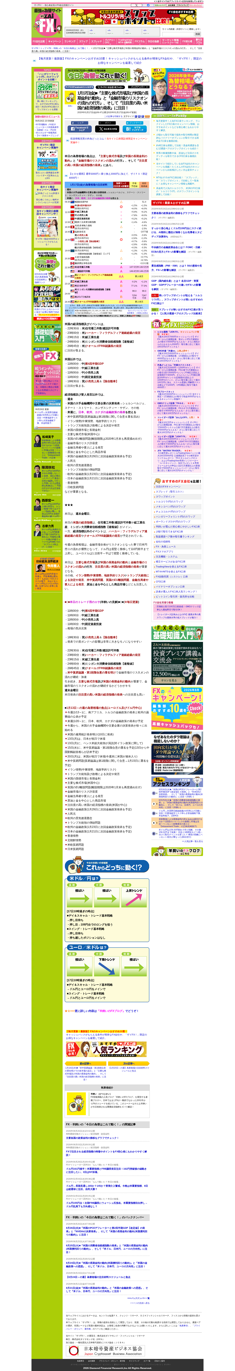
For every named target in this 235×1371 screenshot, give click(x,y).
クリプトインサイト (154, 1364)
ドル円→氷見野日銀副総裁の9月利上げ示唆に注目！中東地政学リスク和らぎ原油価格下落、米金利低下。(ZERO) (180, 813)
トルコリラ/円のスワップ (169, 501)
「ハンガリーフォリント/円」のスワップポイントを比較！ (47, 77)
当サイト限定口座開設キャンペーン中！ (47, 212)
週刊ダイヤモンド (120, 1364)
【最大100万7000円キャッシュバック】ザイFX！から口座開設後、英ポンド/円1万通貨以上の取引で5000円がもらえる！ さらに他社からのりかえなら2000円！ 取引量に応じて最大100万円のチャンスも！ (178, 339)
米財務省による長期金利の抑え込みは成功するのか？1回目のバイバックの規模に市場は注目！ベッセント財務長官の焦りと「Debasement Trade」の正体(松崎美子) (180, 823)
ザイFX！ (167, 1364)
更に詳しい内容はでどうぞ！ (102, 1010)
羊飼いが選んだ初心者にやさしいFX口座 (178, 526)
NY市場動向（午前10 (46, 124)
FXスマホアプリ (164, 551)
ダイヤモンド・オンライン (101, 1364)
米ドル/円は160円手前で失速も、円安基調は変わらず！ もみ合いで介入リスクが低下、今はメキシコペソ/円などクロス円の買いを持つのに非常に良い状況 (46, 581)
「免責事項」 (183, 1325)
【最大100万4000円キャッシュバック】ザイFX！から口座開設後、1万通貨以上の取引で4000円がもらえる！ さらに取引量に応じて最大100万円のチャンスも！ (178, 356)
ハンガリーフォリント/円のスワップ (175, 516)
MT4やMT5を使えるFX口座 (171, 571)
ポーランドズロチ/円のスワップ (173, 521)
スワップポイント (165, 496)
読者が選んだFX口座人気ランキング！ (176, 591)
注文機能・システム (167, 556)
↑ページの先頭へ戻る (140, 1303)
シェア (80, 123)
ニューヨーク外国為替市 (47, 127)
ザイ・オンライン (137, 1364)
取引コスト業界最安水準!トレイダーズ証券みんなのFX (47, 175)
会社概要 (91, 1361)
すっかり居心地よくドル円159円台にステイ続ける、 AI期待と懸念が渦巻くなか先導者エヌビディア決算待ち (47, 387)
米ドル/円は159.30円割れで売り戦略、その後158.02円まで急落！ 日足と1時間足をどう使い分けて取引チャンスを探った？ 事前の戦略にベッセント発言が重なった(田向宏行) (181, 833)
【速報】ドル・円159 (46, 130)
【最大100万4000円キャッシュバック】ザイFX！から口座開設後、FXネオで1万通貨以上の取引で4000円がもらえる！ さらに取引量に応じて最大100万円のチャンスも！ (178, 408)
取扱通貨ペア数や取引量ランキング (175, 536)
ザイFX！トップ (38, 48)
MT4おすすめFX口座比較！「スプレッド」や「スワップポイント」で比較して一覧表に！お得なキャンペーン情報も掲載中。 (177, 180)
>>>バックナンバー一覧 (138, 1298)
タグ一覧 (146, 1361)
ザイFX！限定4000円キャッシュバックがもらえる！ (47, 242)
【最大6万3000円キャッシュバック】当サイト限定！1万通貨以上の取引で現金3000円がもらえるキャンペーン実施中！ (179, 395)
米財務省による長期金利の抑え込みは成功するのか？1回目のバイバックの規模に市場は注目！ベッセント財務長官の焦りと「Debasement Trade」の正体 (51, 449)
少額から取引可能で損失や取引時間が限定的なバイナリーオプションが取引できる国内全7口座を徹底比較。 (177, 137)
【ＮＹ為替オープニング (47, 135)
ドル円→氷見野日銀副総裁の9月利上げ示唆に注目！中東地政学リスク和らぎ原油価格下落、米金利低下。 (48, 417)
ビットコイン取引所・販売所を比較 (175, 596)
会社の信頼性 (163, 541)
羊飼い (70, 106)
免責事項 (80, 1361)
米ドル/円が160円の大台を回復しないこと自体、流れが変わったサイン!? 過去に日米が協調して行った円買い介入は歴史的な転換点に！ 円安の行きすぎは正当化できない (51, 481)
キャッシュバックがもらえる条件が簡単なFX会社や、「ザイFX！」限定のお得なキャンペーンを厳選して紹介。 (106, 1034)
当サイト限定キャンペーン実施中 (47, 188)
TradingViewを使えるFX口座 (171, 566)
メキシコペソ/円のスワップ (170, 506)
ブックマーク (135, 123)
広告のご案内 (159, 1361)
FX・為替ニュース (166, 546)
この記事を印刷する (113, 116)
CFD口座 (161, 581)
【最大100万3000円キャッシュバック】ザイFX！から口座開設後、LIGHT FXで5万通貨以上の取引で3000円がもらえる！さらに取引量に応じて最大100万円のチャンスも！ (178, 441)
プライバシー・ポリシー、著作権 (112, 1361)
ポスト (108, 123)
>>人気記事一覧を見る (192, 841)
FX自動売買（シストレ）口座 (172, 576)
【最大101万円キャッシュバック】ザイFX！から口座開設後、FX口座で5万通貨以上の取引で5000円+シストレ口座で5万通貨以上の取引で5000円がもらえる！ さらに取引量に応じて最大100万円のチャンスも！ (178, 424)
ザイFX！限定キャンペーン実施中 (47, 146)
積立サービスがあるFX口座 (170, 561)
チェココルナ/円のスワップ (170, 511)
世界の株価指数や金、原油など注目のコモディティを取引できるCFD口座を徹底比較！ (177, 156)
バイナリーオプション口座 (170, 586)
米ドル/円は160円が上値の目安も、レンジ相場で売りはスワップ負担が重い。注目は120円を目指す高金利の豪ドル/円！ (51, 510)
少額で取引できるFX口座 (169, 531)
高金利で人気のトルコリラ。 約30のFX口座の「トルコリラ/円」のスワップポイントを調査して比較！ (178, 191)
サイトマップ (134, 1361)
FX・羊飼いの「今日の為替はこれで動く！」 (69, 48)
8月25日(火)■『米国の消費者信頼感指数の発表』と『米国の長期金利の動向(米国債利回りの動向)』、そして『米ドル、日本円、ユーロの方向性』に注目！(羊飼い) (181, 804)
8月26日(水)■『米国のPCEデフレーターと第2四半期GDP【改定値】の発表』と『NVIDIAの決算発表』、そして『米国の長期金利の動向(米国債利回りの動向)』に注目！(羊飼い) (181, 793)
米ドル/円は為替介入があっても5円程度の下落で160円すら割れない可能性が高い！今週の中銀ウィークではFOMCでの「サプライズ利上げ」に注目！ (51, 538)
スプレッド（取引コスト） (170, 491)
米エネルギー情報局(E (46, 133)
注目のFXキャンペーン (168, 486)
